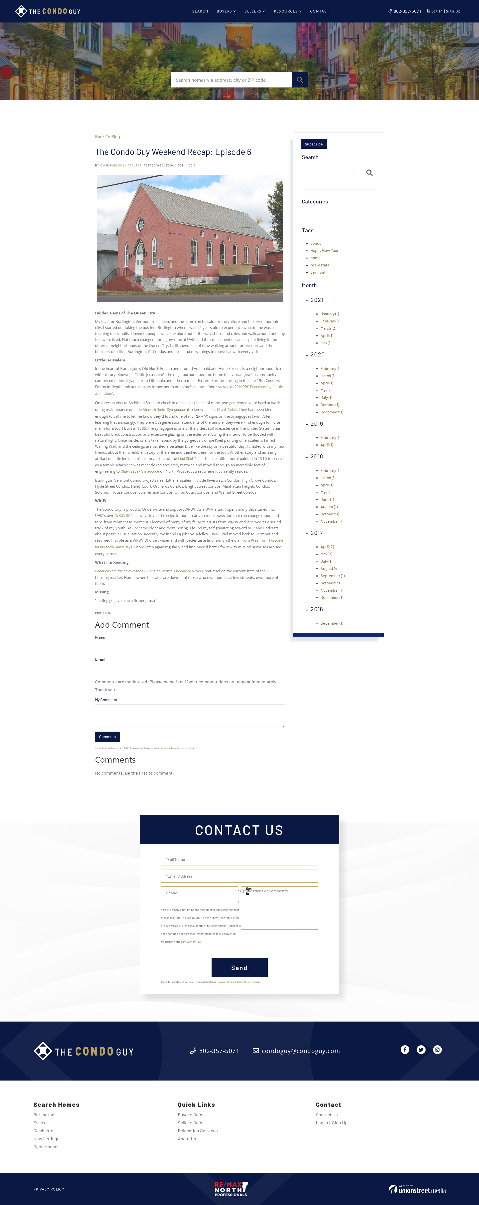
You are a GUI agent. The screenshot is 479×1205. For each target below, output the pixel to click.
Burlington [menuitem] (43, 1114)
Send (239, 967)
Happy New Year (325, 250)
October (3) (330, 582)
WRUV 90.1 (123, 515)
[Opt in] (239, 891)
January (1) (330, 313)
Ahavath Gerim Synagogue (164, 409)
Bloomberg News (148, 571)
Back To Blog (107, 136)
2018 (317, 456)
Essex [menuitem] (39, 1122)
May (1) (326, 342)
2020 (318, 354)
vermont (318, 272)
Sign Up (453, 11)
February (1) (330, 320)
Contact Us (327, 1114)
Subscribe (314, 143)
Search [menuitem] (200, 11)
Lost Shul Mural (190, 458)
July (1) (326, 397)
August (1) (329, 506)
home (316, 257)
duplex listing (195, 402)
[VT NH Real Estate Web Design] (417, 1189)
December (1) (332, 411)
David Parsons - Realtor (121, 165)
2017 (317, 532)
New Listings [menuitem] (46, 1138)
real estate (320, 264)
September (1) (333, 575)
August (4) (329, 568)
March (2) (328, 328)
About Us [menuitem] (187, 1138)
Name (100, 637)
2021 (317, 299)
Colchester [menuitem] (44, 1130)
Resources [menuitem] (286, 11)
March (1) (328, 375)
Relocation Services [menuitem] (198, 1130)
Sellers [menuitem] (253, 11)
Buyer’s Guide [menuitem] (191, 1114)
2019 (317, 423)
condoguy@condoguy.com (301, 1051)
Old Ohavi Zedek (224, 409)
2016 (317, 608)
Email (100, 659)
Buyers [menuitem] (225, 11)
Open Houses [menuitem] (46, 1146)
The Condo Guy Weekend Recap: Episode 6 (173, 151)
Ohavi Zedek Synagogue (140, 471)
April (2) (327, 546)
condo (316, 243)
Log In (437, 11)
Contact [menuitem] (319, 11)
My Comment (106, 699)
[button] (300, 79)
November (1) (332, 521)
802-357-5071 (408, 11)
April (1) (327, 335)
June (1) (327, 499)
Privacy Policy (158, 747)
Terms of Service (180, 747)
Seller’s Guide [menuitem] (191, 1122)
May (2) (326, 553)
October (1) (330, 404)
